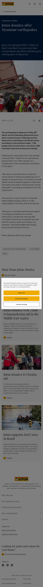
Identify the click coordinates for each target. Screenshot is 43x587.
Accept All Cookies (21, 298)
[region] (21, 293)
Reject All (21, 293)
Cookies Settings (21, 304)
